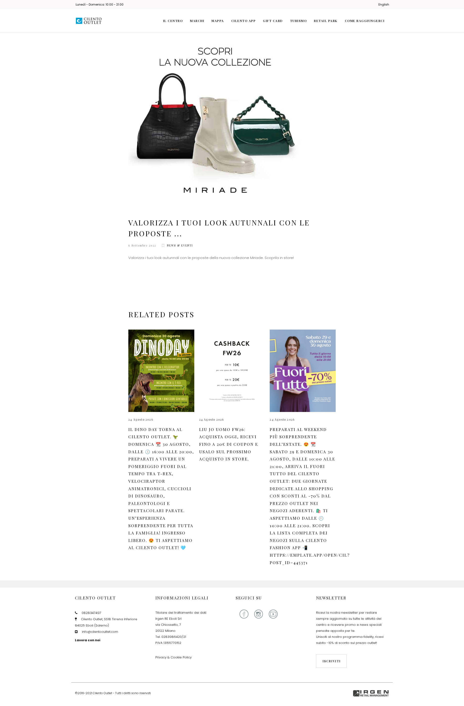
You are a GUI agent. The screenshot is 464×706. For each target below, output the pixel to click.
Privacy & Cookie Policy (173, 657)
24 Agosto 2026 (140, 419)
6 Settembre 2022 (142, 245)
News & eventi (180, 245)
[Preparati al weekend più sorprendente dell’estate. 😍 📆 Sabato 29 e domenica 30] (303, 371)
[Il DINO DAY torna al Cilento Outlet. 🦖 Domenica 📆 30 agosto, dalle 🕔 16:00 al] (161, 371)
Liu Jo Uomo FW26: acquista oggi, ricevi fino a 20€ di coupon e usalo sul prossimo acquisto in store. (228, 444)
